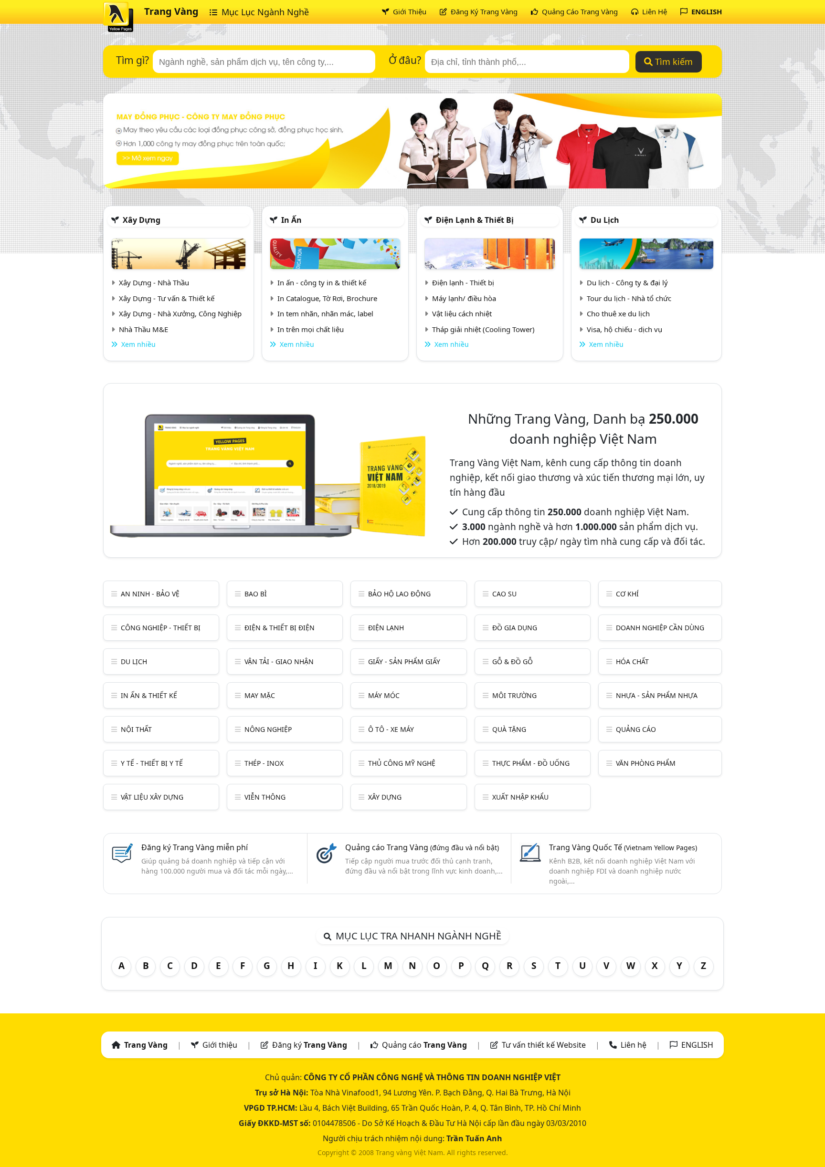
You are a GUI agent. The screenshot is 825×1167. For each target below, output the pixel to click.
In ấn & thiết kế (149, 695)
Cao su (504, 593)
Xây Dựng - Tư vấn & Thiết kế (166, 298)
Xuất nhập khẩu (520, 797)
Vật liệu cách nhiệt (462, 313)
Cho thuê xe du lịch (618, 313)
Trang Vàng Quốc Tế (623, 847)
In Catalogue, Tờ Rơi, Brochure (327, 298)
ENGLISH (705, 11)
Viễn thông (265, 797)
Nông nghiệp (268, 729)
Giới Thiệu (408, 11)
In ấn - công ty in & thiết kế (321, 282)
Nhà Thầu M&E (143, 329)
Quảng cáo (636, 729)
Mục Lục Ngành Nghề (264, 12)
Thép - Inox (264, 763)
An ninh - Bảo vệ (150, 593)
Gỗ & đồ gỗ (512, 661)
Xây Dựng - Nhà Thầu (154, 282)
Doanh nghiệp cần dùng (660, 627)
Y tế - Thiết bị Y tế (152, 763)
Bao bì (255, 593)
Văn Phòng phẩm (646, 763)
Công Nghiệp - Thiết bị (161, 627)
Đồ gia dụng (514, 627)
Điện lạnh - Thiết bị (463, 282)
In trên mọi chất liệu (310, 329)
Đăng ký (309, 1045)
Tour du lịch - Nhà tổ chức (629, 298)
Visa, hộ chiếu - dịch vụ (624, 329)
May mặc (259, 695)
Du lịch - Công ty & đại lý (627, 282)
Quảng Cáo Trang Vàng (579, 11)
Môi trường (514, 695)
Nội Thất (136, 729)
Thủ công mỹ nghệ (401, 763)
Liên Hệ (653, 11)
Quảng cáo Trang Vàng (422, 847)
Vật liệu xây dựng (152, 797)
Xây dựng (141, 220)
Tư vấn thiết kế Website (545, 1045)
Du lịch (605, 220)
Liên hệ (633, 1045)
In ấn (291, 220)
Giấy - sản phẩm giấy (404, 661)
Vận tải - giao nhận (279, 661)
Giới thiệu (219, 1045)
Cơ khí (627, 593)
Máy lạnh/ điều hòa (464, 298)
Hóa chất (632, 661)
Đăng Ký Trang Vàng (483, 11)
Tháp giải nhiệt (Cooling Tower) (483, 329)
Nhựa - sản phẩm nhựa (657, 695)
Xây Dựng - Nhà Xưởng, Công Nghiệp (180, 313)
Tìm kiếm (673, 61)
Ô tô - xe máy (391, 729)
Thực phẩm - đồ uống (531, 763)
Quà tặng (509, 729)
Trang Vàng (171, 11)
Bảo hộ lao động (399, 593)
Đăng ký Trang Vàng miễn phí (194, 847)
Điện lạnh (386, 627)
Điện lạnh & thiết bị (475, 220)
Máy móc (384, 695)
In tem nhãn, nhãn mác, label (325, 313)
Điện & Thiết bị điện (279, 627)
